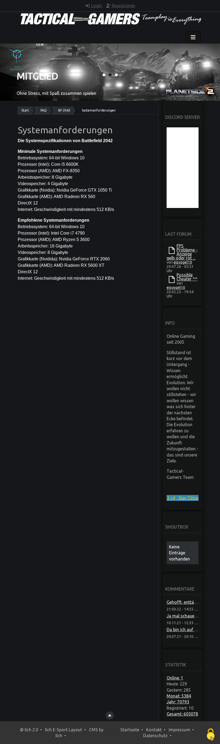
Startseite (129, 729)
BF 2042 (64, 110)
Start (25, 110)
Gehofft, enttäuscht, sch (190, 602)
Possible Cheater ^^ (187, 276)
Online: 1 (175, 677)
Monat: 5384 (179, 695)
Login (96, 5)
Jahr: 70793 (178, 701)
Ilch (59, 735)
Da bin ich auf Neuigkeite (190, 629)
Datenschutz (155, 735)
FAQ (44, 110)
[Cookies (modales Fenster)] (210, 735)
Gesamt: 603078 (182, 713)
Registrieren (123, 5)
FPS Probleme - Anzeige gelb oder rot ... (182, 251)
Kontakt (154, 729)
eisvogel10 (183, 262)
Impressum (179, 729)
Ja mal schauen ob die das (192, 615)
